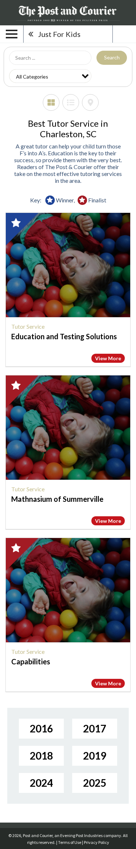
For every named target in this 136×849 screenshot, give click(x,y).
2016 (41, 728)
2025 (94, 783)
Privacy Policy (96, 842)
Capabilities (30, 661)
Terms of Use (69, 842)
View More (108, 358)
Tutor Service (28, 326)
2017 (94, 728)
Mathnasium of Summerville (57, 499)
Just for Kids (59, 34)
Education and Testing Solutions (64, 336)
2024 (41, 783)
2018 (41, 755)
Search (112, 57)
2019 (94, 755)
